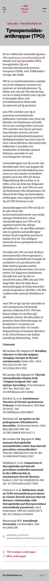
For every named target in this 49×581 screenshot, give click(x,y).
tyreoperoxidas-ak (30, 23)
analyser (12, 23)
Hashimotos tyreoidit (35, 538)
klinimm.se (16, 575)
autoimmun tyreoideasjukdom (24, 57)
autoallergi (12, 535)
